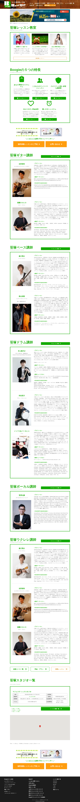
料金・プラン (60, 3)
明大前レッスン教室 (16, 710)
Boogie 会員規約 (32, 785)
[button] (40, 726)
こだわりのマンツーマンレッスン (10, 782)
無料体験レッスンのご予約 (28, 144)
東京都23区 (55, 781)
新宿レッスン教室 (16, 708)
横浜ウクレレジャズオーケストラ (36, 795)
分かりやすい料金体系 (8, 786)
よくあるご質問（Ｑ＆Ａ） (34, 781)
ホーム (31, 3)
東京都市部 (55, 782)
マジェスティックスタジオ (22, 692)
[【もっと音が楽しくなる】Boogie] (15, 4)
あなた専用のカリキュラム (8, 781)
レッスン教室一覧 (69, 3)
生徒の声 (32, 5)
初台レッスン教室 (16, 711)
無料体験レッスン (7, 791)
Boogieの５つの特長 (40, 3)
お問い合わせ (39, 5)
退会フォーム (56, 789)
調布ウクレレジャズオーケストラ (36, 791)
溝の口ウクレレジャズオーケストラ (36, 793)
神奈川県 (54, 784)
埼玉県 (54, 787)
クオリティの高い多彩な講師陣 (9, 784)
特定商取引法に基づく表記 (44, 799)
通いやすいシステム (7, 787)
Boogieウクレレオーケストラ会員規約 (37, 797)
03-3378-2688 (32, 696)
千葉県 (54, 786)
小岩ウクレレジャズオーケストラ (36, 789)
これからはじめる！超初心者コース (10, 793)
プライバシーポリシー (36, 799)
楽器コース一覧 (51, 3)
